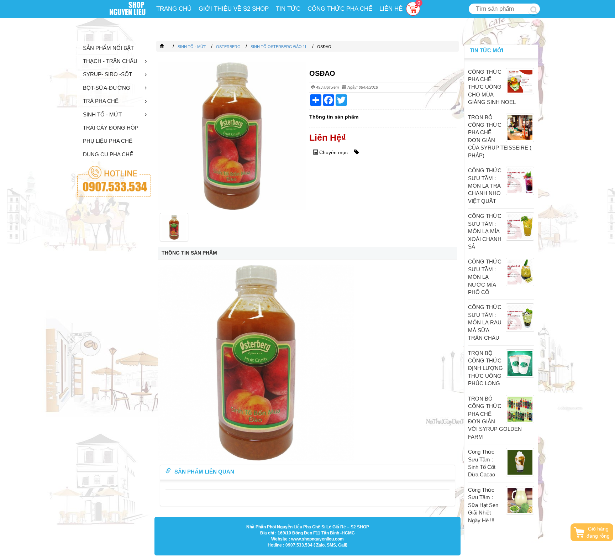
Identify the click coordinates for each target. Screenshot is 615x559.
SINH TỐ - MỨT (102, 114)
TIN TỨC (288, 8)
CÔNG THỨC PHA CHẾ (340, 8)
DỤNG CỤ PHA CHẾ (108, 154)
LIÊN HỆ (391, 8)
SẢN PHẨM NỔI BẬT (108, 48)
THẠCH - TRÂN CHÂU (110, 61)
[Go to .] (169, 47)
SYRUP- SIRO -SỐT (107, 74)
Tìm (534, 9)
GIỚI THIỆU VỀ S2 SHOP (234, 8)
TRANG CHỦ (173, 8)
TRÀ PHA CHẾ (101, 101)
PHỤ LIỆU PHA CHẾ (107, 141)
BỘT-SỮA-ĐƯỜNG (106, 88)
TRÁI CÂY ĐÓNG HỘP (110, 128)
